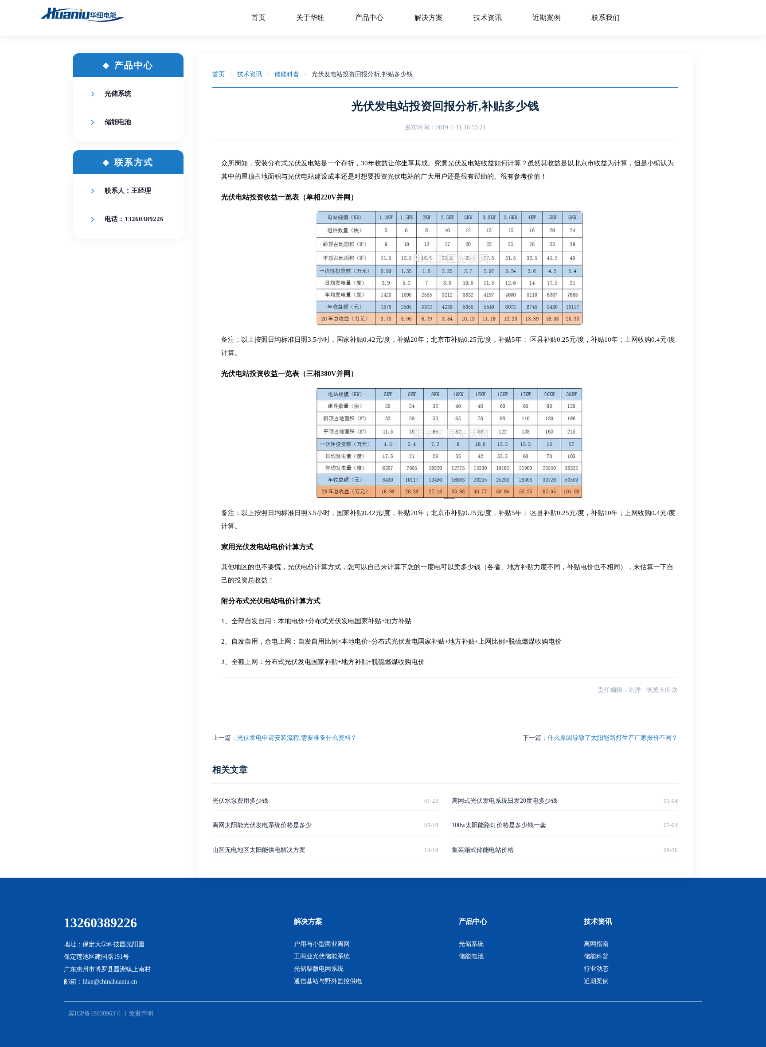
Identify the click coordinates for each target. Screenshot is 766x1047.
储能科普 (286, 74)
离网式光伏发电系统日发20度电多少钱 (504, 800)
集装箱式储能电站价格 (483, 850)
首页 (218, 74)
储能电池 (118, 121)
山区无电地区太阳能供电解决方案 (258, 850)
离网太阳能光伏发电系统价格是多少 (262, 825)
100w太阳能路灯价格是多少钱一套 (499, 825)
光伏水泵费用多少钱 (240, 800)
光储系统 (118, 93)
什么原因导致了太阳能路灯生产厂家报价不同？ (612, 737)
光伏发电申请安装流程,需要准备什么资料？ (297, 737)
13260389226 (100, 922)
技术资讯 (249, 74)
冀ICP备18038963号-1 (97, 1013)
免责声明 (141, 1013)
